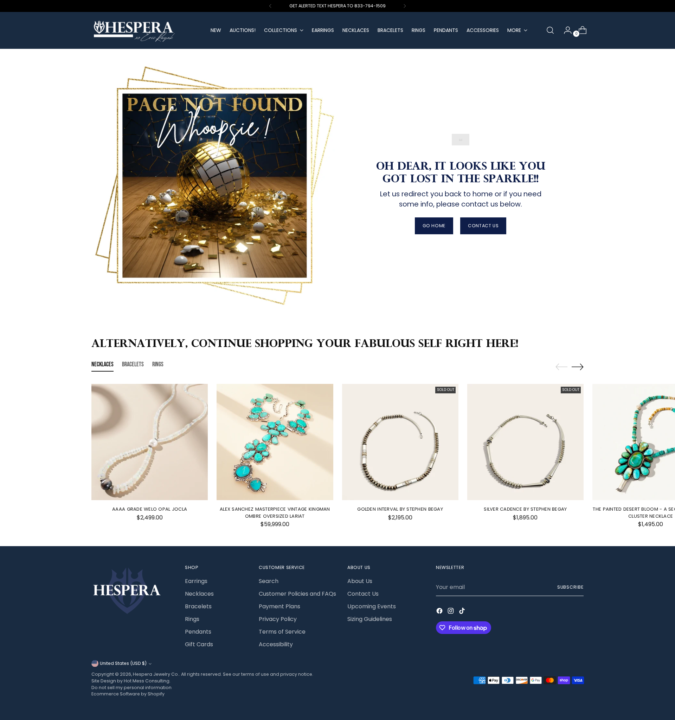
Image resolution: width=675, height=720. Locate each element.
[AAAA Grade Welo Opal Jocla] (149, 442)
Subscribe (570, 587)
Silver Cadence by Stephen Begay (525, 509)
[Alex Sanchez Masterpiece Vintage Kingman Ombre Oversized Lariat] (275, 442)
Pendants (198, 632)
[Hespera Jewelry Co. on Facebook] (440, 612)
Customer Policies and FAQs (297, 594)
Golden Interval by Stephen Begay (400, 509)
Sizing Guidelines (369, 619)
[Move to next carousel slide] (578, 367)
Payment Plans (279, 606)
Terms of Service (282, 632)
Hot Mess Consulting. (147, 681)
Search (268, 581)
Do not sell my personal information (131, 687)
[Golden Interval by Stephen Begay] (400, 442)
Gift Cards (199, 644)
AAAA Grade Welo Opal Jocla (149, 509)
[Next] (404, 6)
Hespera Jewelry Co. (156, 674)
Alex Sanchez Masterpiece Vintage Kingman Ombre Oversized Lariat (275, 512)
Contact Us (363, 594)
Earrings (196, 581)
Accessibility (276, 644)
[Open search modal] (550, 30)
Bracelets (198, 606)
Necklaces (199, 594)
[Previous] (270, 6)
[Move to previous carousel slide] (561, 367)
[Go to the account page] (565, 30)
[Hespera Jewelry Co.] (145, 30)
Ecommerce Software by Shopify (128, 694)
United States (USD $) (123, 663)
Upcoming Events (371, 606)
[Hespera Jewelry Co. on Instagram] (451, 612)
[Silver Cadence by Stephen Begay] (525, 442)
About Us (359, 581)
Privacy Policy (278, 619)
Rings (192, 619)
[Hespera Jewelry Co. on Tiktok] (462, 612)
